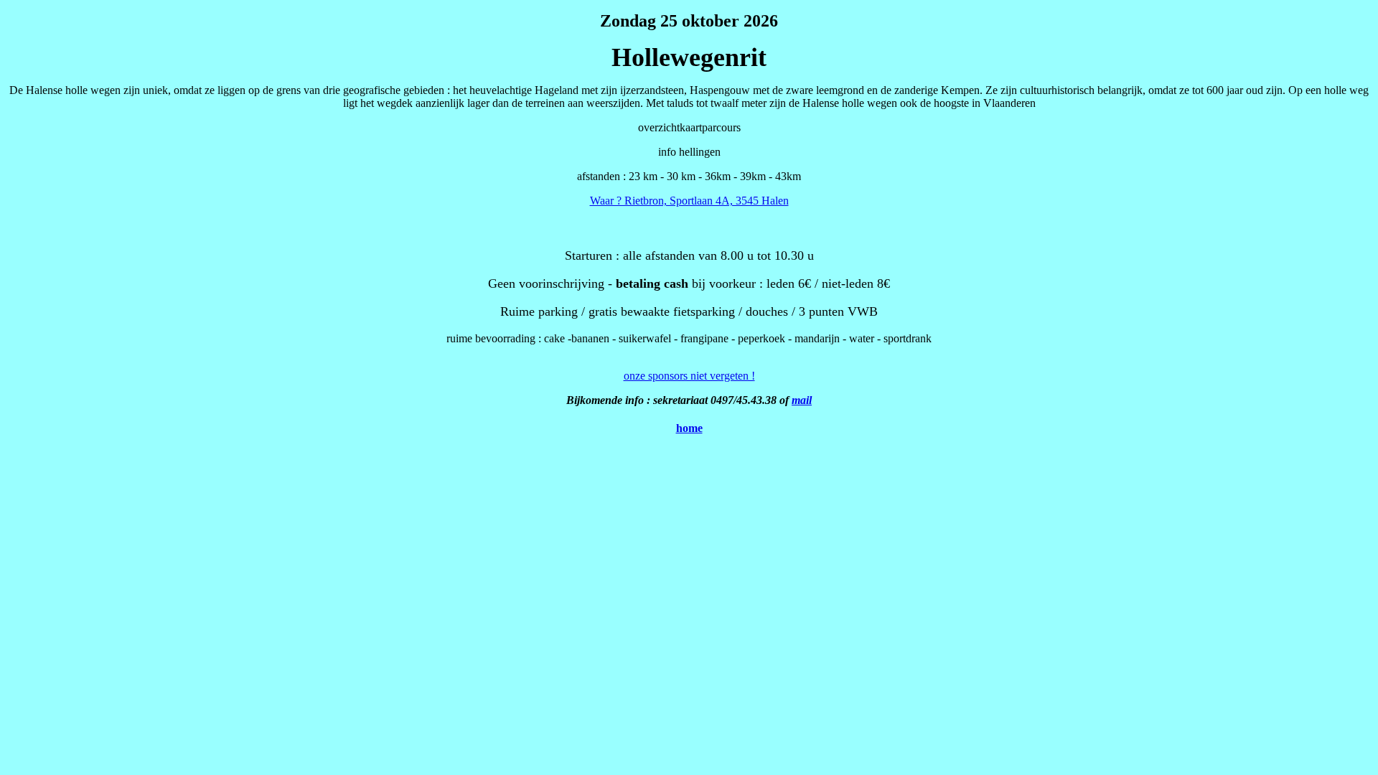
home (689, 428)
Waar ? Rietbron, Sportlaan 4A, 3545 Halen (689, 200)
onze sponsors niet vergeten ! (689, 376)
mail (802, 400)
